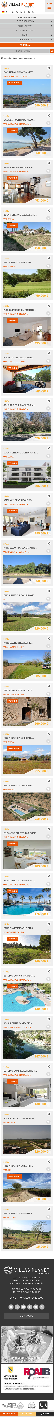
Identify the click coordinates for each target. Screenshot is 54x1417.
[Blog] (13, 12)
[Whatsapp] (33, 12)
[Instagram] (17, 12)
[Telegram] (29, 12)
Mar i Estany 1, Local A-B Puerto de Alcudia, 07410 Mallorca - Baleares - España (26, 1281)
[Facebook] (25, 12)
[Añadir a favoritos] (48, 75)
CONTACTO (26, 1315)
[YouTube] (21, 12)
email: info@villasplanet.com (26, 1298)
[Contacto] (11, 1307)
